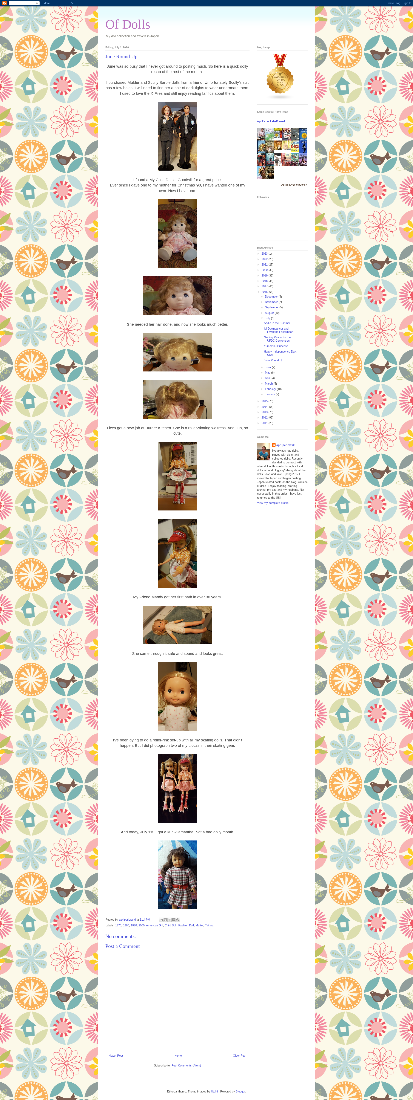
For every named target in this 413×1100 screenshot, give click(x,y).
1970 (118, 925)
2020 (265, 270)
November (272, 302)
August (270, 313)
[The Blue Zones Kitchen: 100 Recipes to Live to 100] (262, 153)
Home (178, 1055)
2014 (265, 406)
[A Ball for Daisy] (296, 151)
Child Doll (171, 925)
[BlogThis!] (165, 920)
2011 (265, 423)
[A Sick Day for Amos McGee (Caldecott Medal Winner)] (287, 149)
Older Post (239, 1055)
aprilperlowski (285, 445)
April (268, 378)
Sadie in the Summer (277, 323)
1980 (126, 925)
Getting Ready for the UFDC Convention (277, 339)
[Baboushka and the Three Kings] (279, 137)
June (268, 367)
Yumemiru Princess (276, 346)
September (272, 307)
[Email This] (161, 920)
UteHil (215, 1091)
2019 (265, 275)
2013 (265, 412)
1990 (134, 925)
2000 (142, 925)
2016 (265, 291)
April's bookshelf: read (271, 121)
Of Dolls (127, 24)
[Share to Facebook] (173, 920)
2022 (265, 259)
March (269, 383)
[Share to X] (169, 920)
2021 (265, 264)
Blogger (240, 1091)
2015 (265, 401)
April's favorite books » (294, 184)
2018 (265, 281)
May (268, 372)
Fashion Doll (186, 925)
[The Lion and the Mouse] (279, 148)
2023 (265, 253)
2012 (265, 417)
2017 (265, 286)
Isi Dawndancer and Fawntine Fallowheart (278, 330)
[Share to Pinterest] (178, 920)
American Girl (154, 925)
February (271, 389)
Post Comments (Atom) (186, 1065)
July (268, 318)
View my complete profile (272, 502)
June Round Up (273, 360)
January (270, 394)
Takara (209, 925)
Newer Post (116, 1055)
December (272, 296)
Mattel (199, 925)
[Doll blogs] (280, 99)
